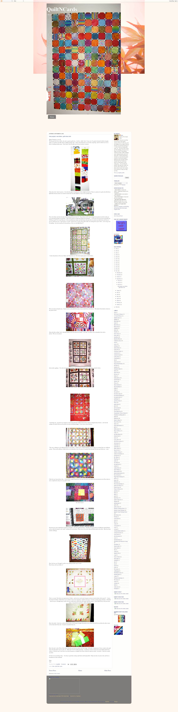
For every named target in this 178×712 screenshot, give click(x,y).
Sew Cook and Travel (118, 216)
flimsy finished (117, 384)
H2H (115, 416)
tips (114, 562)
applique (115, 319)
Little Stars (116, 444)
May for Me (116, 450)
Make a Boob (116, 448)
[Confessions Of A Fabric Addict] (121, 593)
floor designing (117, 386)
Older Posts (107, 670)
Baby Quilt (116, 321)
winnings (116, 583)
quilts (61, 666)
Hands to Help (117, 420)
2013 (117, 267)
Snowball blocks (117, 539)
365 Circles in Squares (118, 314)
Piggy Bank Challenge (118, 476)
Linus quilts (116, 439)
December (119, 272)
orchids (115, 466)
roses (115, 520)
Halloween (116, 418)
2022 (117, 252)
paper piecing (116, 471)
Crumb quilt (116, 358)
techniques (116, 560)
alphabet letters (117, 317)
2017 (117, 258)
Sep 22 (119, 282)
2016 (117, 260)
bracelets (116, 331)
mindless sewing (117, 452)
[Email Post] (68, 664)
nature (115, 460)
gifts (115, 406)
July (118, 292)
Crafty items (116, 356)
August (118, 290)
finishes (115, 381)
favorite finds (116, 379)
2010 (117, 307)
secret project (116, 525)
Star (115, 549)
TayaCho (107, 701)
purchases (116, 490)
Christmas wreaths (117, 351)
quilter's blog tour (117, 499)
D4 (114, 360)
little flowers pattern (118, 441)
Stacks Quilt (116, 548)
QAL (115, 492)
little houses (116, 443)
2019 (117, 254)
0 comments (63, 664)
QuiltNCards (62, 9)
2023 (117, 250)
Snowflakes (116, 544)
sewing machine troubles (119, 530)
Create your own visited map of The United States (59, 696)
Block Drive (116, 324)
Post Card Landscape (118, 483)
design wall (116, 361)
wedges (115, 576)
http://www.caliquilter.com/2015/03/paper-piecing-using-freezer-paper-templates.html (121, 208)
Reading (115, 516)
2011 (117, 271)
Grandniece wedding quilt (119, 414)
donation (115, 367)
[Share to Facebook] (74, 664)
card (115, 342)
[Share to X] (73, 664)
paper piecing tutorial (118, 473)
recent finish (116, 518)
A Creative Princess (118, 316)
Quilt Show (57, 666)
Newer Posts (52, 670)
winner (115, 581)
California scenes (117, 340)
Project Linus (116, 487)
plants (115, 480)
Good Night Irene (117, 411)
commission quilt (117, 354)
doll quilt (116, 365)
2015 (117, 262)
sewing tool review (118, 532)
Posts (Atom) (57, 673)
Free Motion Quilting (118, 395)
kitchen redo (116, 436)
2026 (117, 248)
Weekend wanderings (118, 578)
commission (116, 353)
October (118, 276)
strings (115, 551)
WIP (115, 585)
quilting (115, 501)
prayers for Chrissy (118, 485)
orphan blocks (117, 467)
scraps (115, 523)
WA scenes (116, 569)
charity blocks (117, 347)
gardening (116, 399)
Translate (123, 184)
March (118, 300)
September (119, 278)
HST (115, 427)
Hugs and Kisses (117, 430)
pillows (115, 478)
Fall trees (116, 374)
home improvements (118, 425)
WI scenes (116, 579)
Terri (122, 135)
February (119, 302)
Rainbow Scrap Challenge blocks (120, 512)
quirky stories (117, 506)
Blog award (116, 326)
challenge (116, 346)
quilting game (116, 503)
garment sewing (117, 400)
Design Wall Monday (118, 363)
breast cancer (116, 333)
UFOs (115, 567)
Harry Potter (116, 422)
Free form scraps (117, 393)
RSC (115, 522)
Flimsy (115, 383)
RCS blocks (116, 515)
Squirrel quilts (117, 546)
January (118, 304)
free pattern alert (117, 397)
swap (115, 555)
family (115, 376)
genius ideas (116, 404)
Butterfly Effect (117, 338)
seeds (115, 527)
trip (114, 563)
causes (115, 344)
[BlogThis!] (72, 664)
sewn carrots (116, 534)
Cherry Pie (116, 349)
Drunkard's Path (117, 369)
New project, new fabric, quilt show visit (60, 136)
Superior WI (116, 553)
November (119, 274)
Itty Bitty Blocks (117, 434)
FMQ (115, 388)
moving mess (116, 455)
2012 (117, 269)
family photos (117, 377)
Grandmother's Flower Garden (120, 413)
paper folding (116, 469)
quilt (115, 496)
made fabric (116, 446)
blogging (116, 328)
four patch (116, 391)
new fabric (116, 462)
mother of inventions (118, 453)
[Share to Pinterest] (76, 664)
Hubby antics (116, 429)
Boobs (115, 330)
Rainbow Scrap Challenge (119, 510)
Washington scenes (118, 572)
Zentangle (116, 588)
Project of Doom (117, 489)
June (118, 294)
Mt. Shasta (116, 457)
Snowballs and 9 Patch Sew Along (121, 541)
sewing (115, 529)
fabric (53, 666)
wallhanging (116, 571)
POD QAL (116, 482)
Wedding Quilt (117, 574)
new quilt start (117, 464)
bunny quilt (116, 335)
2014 (117, 264)
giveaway (116, 409)
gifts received (116, 407)
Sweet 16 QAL (117, 556)
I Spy (115, 432)
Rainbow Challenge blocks (119, 508)
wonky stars (116, 586)
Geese (115, 402)
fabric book (116, 372)
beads (115, 323)
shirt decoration (117, 536)
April (118, 298)
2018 (117, 256)
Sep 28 (119, 280)
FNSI (115, 390)
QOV (115, 494)
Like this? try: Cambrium (75, 696)
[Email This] (70, 664)
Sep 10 (119, 284)
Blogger (116, 701)
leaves (115, 437)
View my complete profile (119, 172)
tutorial (115, 565)
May (118, 296)
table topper (116, 558)
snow (115, 538)
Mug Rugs (116, 459)
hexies (115, 423)
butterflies (116, 337)
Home (52, 117)
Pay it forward (117, 474)
